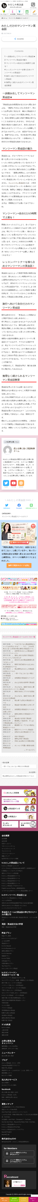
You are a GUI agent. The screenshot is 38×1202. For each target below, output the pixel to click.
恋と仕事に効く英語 (8, 1056)
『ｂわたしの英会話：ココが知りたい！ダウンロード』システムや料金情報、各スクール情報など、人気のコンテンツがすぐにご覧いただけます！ (19, 599)
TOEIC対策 (5, 1003)
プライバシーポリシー (8, 853)
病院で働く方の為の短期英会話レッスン (13, 998)
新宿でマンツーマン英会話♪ (24, 729)
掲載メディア (6, 856)
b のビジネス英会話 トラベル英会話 (13, 995)
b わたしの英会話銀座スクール (11, 876)
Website (21, 487)
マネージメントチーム (8, 846)
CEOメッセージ (6, 843)
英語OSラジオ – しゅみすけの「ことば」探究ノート (17, 1070)
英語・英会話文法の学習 (9, 927)
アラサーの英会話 (7, 1008)
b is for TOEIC (6, 958)
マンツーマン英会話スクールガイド (15, 516)
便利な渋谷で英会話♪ (21, 739)
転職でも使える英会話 (8, 1013)
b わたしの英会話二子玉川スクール (12, 885)
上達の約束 (5, 1030)
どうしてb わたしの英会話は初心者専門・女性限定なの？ (19, 868)
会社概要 (4, 838)
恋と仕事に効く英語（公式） (10, 1092)
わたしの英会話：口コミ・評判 (11, 1063)
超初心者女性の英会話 (8, 1018)
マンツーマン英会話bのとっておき (12, 898)
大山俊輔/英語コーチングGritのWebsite (13, 1107)
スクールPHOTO (7, 900)
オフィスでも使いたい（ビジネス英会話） (14, 988)
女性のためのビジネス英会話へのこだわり (14, 905)
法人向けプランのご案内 (9, 1085)
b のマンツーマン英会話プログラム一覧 (13, 978)
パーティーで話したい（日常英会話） (13, 985)
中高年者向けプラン (8, 963)
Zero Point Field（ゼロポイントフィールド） (15, 1112)
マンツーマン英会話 (16, 183)
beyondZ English (7, 1132)
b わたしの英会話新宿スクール (11, 878)
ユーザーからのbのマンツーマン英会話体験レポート (17, 890)
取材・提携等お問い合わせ (10, 1097)
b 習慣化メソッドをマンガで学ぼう (12, 871)
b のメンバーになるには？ (9, 938)
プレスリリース (6, 851)
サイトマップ (6, 1100)
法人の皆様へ (6, 1082)
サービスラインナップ (8, 848)
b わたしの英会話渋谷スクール (11, 881)
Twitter (6, 487)
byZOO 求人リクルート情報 (10, 858)
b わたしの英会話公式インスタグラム (13, 1129)
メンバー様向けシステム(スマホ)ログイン (18, 1160)
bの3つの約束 (6, 1027)
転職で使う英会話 (7, 1020)
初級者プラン (6, 956)
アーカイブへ (30, 750)
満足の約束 (5, 1032)
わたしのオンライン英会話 (10, 968)
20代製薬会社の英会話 (8, 1010)
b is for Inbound (6, 946)
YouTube (13, 487)
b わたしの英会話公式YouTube (11, 1127)
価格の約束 (5, 1035)
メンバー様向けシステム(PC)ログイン (18, 1153)
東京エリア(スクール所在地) (10, 873)
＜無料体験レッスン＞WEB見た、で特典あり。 (19, 612)
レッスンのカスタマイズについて (11, 908)
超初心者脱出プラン (8, 951)
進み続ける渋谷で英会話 (22, 718)
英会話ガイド (6, 943)
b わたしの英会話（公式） (9, 1095)
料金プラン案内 (6, 936)
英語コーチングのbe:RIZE (9, 1109)
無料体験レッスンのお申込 (10, 1046)
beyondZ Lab (5, 1134)
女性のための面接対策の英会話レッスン (13, 1000)
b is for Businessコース (9, 948)
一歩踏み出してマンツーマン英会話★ (19, 56)
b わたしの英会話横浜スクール (11, 883)
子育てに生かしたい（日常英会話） (12, 990)
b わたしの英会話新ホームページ (11, 1124)
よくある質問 (6, 941)
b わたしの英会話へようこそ (10, 866)
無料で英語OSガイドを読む (19, 565)
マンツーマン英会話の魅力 (15, 60)
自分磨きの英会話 (7, 1015)
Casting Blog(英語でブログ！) (10, 1065)
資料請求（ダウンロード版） (10, 1048)
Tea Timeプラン (6, 966)
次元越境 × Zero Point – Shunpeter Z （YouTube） (17, 1119)
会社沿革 (4, 841)
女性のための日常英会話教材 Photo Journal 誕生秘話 (17, 903)
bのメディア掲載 (7, 1075)
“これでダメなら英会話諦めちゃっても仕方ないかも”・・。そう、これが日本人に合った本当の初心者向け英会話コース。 (19, 646)
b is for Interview (6, 953)
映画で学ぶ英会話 (7, 1068)
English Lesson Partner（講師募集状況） (14, 888)
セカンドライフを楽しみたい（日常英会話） (15, 993)
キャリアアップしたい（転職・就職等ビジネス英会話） (18, 980)
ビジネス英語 (6, 1005)
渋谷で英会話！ (19, 736)
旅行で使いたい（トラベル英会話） (12, 983)
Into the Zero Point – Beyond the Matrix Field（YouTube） (19, 1122)
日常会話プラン (6, 961)
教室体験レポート (7, 1073)
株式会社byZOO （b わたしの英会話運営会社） (16, 1141)
